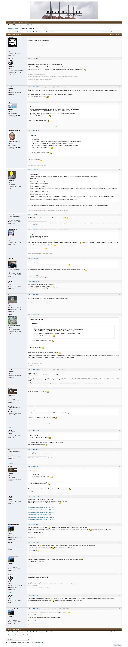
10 (39, 31)
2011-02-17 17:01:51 (33, 169)
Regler (14, 22)
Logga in (26, 22)
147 (47, 31)
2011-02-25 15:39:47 (33, 524)
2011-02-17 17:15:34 (33, 258)
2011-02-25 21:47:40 (33, 574)
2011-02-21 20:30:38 (33, 466)
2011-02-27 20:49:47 (33, 595)
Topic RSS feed (116, 34)
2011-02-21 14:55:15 (33, 406)
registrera (111, 31)
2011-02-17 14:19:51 (33, 58)
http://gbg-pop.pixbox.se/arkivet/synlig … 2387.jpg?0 (41, 509)
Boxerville (10, 28)
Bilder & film (18, 28)
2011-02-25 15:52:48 (33, 542)
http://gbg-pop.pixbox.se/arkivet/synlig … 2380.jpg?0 (41, 519)
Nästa (52, 31)
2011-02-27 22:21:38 (33, 609)
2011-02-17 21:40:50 (33, 281)
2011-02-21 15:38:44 (33, 449)
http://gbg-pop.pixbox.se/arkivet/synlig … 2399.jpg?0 (41, 514)
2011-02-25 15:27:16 (33, 496)
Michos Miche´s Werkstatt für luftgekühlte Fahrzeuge (41, 253)
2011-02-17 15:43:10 (33, 102)
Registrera (20, 22)
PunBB (41, 642)
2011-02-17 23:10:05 (33, 370)
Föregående (15, 31)
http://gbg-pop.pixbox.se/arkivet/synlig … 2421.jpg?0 (41, 517)
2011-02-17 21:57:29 (33, 295)
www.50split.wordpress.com (39, 74)
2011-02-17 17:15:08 (33, 229)
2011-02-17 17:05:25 (33, 214)
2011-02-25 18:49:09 (33, 556)
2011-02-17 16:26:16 (33, 130)
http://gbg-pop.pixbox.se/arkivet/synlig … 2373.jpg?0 (41, 507)
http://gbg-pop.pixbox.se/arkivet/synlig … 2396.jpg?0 (41, 512)
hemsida (10, 84)
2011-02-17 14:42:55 (33, 87)
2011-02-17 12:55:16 (33, 37)
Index (9, 22)
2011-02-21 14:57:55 (33, 430)
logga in (104, 31)
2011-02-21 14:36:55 (33, 388)
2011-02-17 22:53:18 (33, 314)
